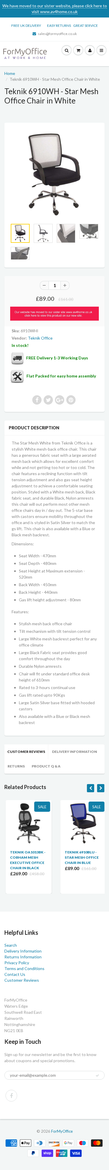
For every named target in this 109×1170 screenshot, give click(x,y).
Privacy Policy (16, 962)
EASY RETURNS (60, 25)
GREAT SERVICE (85, 25)
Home (9, 73)
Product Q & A (46, 766)
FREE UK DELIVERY (26, 25)
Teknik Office (40, 337)
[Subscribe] (97, 1075)
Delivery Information (74, 751)
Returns (16, 766)
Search (10, 945)
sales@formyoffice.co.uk (57, 33)
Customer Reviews (26, 751)
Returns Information (23, 956)
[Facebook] (11, 1096)
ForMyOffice (62, 1131)
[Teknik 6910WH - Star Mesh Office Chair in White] (54, 174)
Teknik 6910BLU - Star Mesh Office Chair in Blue (80, 857)
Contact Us (14, 974)
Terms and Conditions (24, 968)
